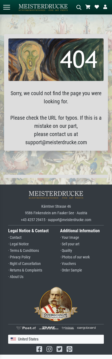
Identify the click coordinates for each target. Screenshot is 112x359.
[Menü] (6, 7)
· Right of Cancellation (24, 263)
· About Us (15, 276)
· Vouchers (68, 263)
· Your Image (69, 237)
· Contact (14, 237)
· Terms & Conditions (23, 250)
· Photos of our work (75, 257)
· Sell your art (69, 244)
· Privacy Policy (19, 257)
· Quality (66, 250)
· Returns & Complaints (25, 270)
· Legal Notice (18, 244)
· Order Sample (71, 270)
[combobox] (56, 339)
